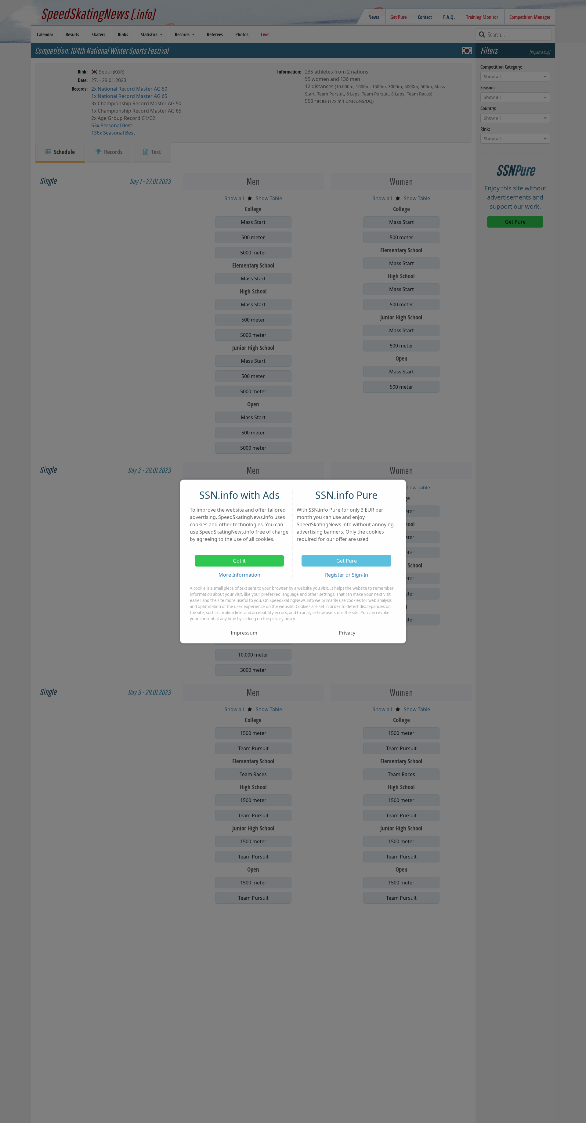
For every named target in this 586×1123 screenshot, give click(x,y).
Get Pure (346, 560)
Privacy (347, 632)
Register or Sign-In (346, 574)
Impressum (244, 632)
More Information (239, 574)
